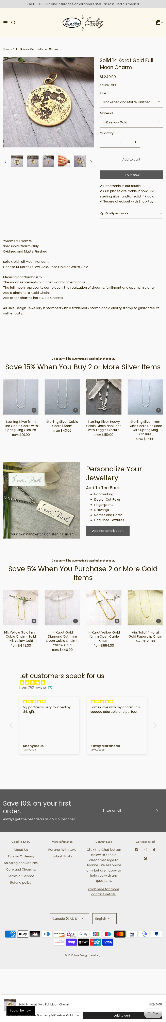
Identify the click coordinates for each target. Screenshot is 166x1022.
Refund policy (21, 882)
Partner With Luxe (62, 849)
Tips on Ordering (21, 856)
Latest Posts (62, 856)
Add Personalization (107, 530)
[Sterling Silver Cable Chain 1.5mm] (62, 397)
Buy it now (131, 175)
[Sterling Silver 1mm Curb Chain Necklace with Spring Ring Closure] (145, 397)
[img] (85, 682)
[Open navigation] (5, 22)
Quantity (107, 133)
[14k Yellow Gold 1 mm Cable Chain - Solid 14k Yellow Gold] (20, 607)
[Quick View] (34, 410)
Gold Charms (52, 297)
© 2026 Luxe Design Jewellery (82, 955)
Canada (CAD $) (66, 918)
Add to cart (131, 159)
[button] (5, 161)
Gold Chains (40, 292)
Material (106, 113)
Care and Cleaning (21, 869)
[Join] (157, 810)
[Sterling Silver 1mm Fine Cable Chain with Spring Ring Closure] (20, 397)
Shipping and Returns (21, 863)
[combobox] (42, 1015)
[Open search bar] (15, 22)
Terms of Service (20, 876)
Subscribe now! (20, 1010)
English (101, 918)
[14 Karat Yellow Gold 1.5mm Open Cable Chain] (103, 607)
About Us (21, 849)
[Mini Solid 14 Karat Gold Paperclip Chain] (145, 607)
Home (6, 49)
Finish (104, 93)
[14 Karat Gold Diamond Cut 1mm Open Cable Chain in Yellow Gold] (62, 607)
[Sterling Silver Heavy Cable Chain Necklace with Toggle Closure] (103, 397)
